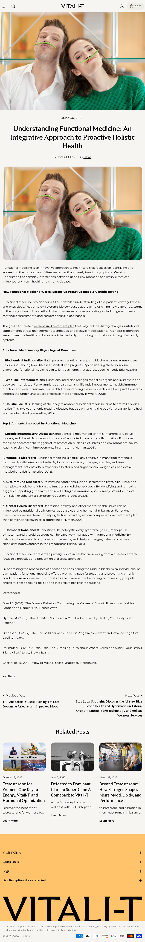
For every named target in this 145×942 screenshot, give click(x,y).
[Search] (12, 6)
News (87, 157)
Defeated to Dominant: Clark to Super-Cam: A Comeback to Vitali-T (71, 789)
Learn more (10, 821)
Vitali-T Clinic (22, 936)
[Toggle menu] (4, 6)
